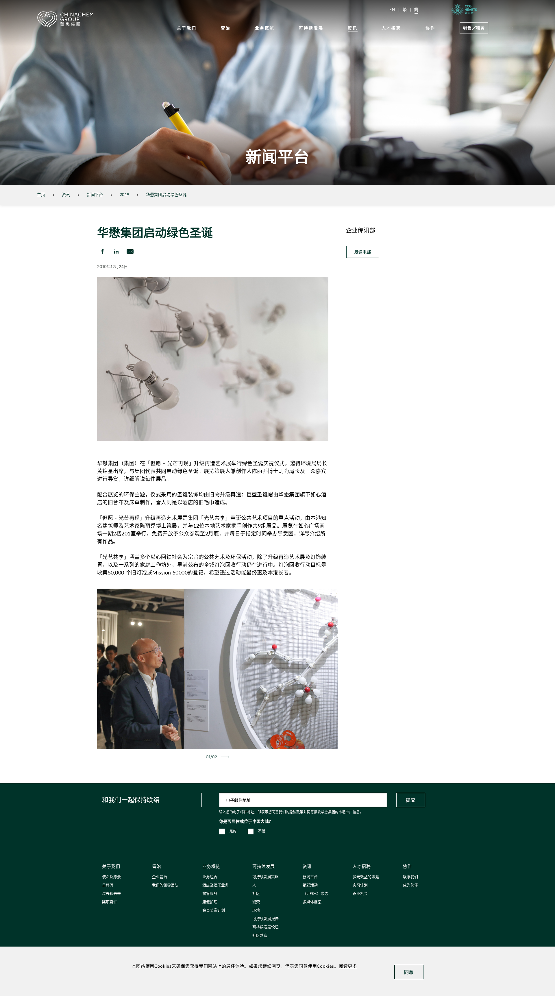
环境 (256, 910)
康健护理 (209, 902)
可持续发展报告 (265, 919)
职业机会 (360, 894)
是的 (233, 831)
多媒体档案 (312, 902)
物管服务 (209, 894)
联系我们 (410, 877)
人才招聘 (391, 27)
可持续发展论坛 (265, 927)
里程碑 (107, 885)
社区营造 (259, 936)
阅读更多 (348, 966)
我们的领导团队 (165, 885)
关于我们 (187, 27)
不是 (261, 831)
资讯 (353, 27)
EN (392, 9)
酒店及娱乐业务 (215, 885)
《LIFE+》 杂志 (315, 894)
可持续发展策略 (265, 877)
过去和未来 (111, 894)
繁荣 (256, 902)
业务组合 (209, 877)
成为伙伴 (410, 885)
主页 (41, 195)
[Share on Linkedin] (116, 251)
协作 (430, 27)
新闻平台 (95, 195)
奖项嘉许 (109, 902)
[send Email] (130, 251)
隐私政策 (296, 812)
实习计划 (360, 885)
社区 (256, 894)
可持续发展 (311, 27)
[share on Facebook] (102, 251)
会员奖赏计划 (213, 910)
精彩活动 (310, 885)
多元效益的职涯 (366, 877)
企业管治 (159, 877)
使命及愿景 (111, 877)
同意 (409, 972)
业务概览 (265, 27)
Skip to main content (22, 5)
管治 (226, 27)
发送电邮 (362, 252)
